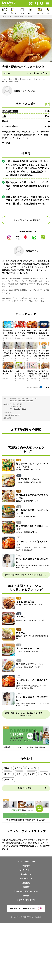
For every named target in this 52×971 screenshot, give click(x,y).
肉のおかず (13, 398)
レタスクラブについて (26, 900)
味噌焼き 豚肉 (24, 298)
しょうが (6, 126)
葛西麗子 (18, 90)
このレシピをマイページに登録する (26, 220)
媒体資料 (26, 895)
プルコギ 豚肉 (7, 298)
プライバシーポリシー (26, 861)
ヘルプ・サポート (26, 870)
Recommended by (33, 387)
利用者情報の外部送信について (26, 891)
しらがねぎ (36, 171)
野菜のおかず (13, 401)
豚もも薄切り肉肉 (10, 110)
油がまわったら (21, 196)
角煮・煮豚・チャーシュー (29, 398)
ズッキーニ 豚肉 (39, 301)
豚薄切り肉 (20, 404)
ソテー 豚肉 (40, 298)
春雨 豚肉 (15, 298)
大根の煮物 (30, 401)
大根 (4, 116)
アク (28, 200)
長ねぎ (5, 121)
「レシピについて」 (36, 290)
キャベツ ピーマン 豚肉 (9, 301)
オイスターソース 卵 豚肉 (25, 301)
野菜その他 (17, 409)
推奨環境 (26, 887)
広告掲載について (26, 874)
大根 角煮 (32, 298)
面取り (22, 164)
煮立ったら (20, 200)
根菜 (15, 406)
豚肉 (19, 398)
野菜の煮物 (22, 401)
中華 (11, 412)
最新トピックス (26, 878)
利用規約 (26, 865)
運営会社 (26, 882)
